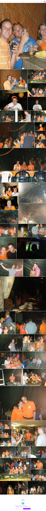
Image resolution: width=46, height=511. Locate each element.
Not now (17, 508)
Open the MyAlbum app (27, 508)
